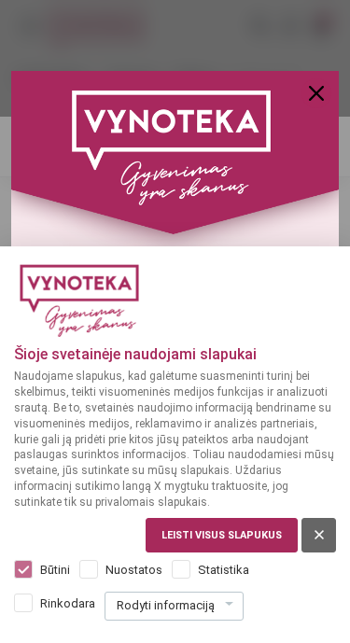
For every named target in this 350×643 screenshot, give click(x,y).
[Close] (316, 93)
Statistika (223, 570)
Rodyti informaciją (166, 605)
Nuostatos (133, 570)
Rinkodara (67, 603)
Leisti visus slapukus (221, 535)
